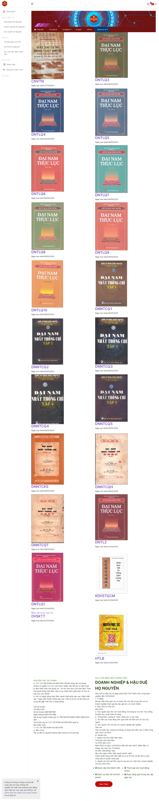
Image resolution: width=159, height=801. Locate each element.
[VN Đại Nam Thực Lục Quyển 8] (47, 226)
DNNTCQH (104, 487)
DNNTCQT (40, 545)
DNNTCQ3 (104, 366)
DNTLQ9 (102, 252)
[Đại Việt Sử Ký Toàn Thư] (47, 613)
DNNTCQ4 (40, 426)
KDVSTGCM (105, 596)
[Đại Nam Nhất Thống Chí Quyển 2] (47, 341)
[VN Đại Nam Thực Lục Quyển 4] (47, 110)
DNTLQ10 (39, 310)
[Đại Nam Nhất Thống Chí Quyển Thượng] (47, 518)
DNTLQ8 (38, 252)
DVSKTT (38, 616)
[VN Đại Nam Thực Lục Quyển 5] (111, 112)
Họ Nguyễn (66, 29)
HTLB (99, 658)
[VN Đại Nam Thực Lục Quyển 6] (47, 168)
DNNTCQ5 (104, 424)
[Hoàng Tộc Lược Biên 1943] (111, 634)
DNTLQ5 (102, 138)
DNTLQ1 (38, 604)
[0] (148, 4)
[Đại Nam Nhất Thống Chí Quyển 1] (111, 283)
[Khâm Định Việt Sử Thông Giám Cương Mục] (111, 573)
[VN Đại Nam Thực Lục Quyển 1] (47, 577)
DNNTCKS (39, 486)
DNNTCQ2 (40, 367)
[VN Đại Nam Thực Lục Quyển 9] (111, 226)
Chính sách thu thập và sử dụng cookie (20, 793)
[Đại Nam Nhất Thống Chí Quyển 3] (111, 341)
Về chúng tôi (53, 29)
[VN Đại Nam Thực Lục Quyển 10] (47, 284)
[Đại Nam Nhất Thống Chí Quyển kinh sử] (47, 459)
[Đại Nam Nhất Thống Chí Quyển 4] (47, 399)
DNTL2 (101, 542)
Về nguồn (78, 29)
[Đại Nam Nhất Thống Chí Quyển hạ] (111, 459)
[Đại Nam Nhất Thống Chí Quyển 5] (111, 398)
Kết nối (89, 29)
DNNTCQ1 (103, 309)
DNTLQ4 (38, 134)
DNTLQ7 (102, 195)
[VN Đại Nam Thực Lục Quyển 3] (111, 55)
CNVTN (37, 81)
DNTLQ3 (102, 80)
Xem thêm (103, 784)
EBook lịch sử (101, 29)
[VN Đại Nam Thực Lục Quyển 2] (111, 517)
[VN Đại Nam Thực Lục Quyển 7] (111, 169)
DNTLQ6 (38, 194)
